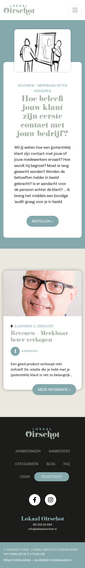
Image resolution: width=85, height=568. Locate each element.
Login (25, 476)
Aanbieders (59, 451)
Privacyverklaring (17, 560)
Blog (50, 464)
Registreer (51, 476)
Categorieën (26, 464)
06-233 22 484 (42, 524)
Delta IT (23, 554)
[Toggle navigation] (75, 10)
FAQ (66, 464)
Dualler (38, 554)
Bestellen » (42, 221)
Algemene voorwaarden (52, 560)
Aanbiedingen (28, 451)
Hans (13, 554)
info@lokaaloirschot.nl (42, 529)
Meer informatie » (54, 389)
